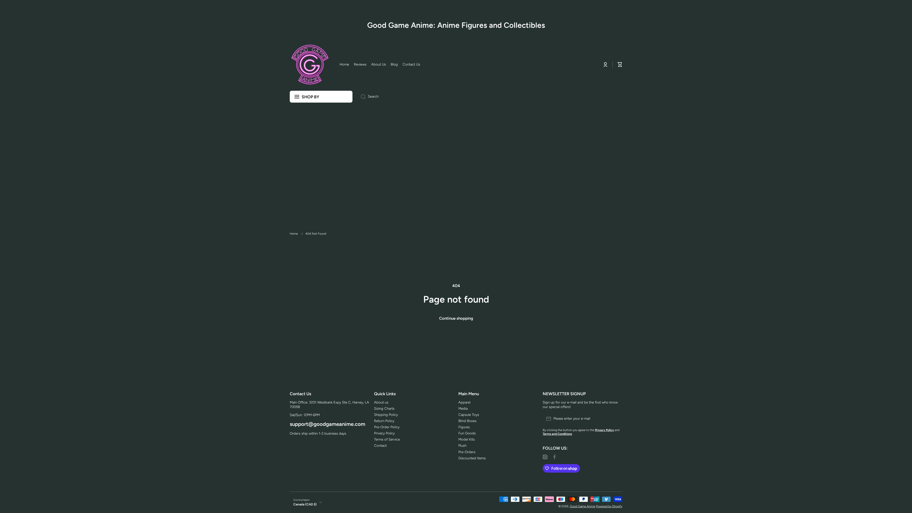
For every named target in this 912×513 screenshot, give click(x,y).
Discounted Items (472, 458)
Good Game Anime (582, 506)
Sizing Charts (384, 408)
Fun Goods (467, 433)
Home (294, 233)
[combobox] (489, 97)
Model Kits (466, 439)
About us (381, 402)
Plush (462, 445)
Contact (380, 445)
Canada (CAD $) (305, 504)
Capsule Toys (468, 415)
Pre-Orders (466, 452)
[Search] (361, 97)
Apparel (464, 402)
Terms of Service (387, 439)
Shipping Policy (386, 415)
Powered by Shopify (609, 506)
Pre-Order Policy (386, 427)
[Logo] (310, 64)
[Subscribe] (616, 419)
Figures (464, 427)
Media (463, 408)
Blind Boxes (467, 421)
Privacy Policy (384, 433)
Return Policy (384, 421)
